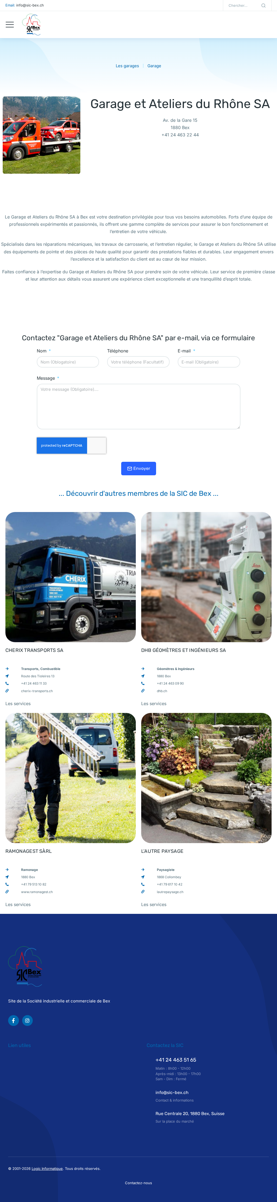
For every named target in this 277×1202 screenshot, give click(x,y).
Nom (42, 350)
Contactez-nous (138, 1183)
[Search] (263, 5)
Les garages (127, 65)
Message (46, 378)
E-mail (185, 350)
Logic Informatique (47, 1168)
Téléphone (117, 350)
